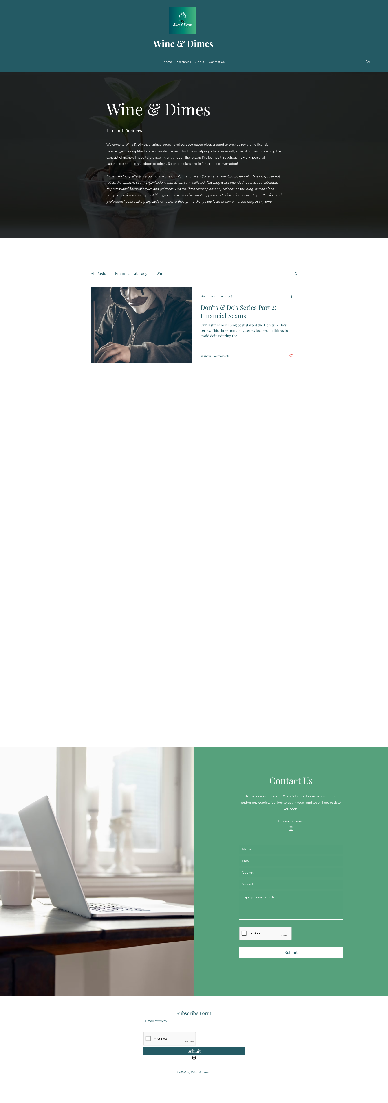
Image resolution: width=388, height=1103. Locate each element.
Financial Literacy (131, 273)
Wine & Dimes (183, 43)
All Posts (98, 273)
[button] (296, 274)
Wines (161, 273)
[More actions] (292, 296)
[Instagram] (368, 61)
